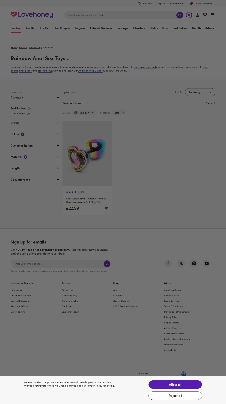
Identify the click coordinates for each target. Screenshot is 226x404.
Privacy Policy (94, 385)
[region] (113, 390)
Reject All (175, 395)
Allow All (175, 384)
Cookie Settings (67, 385)
